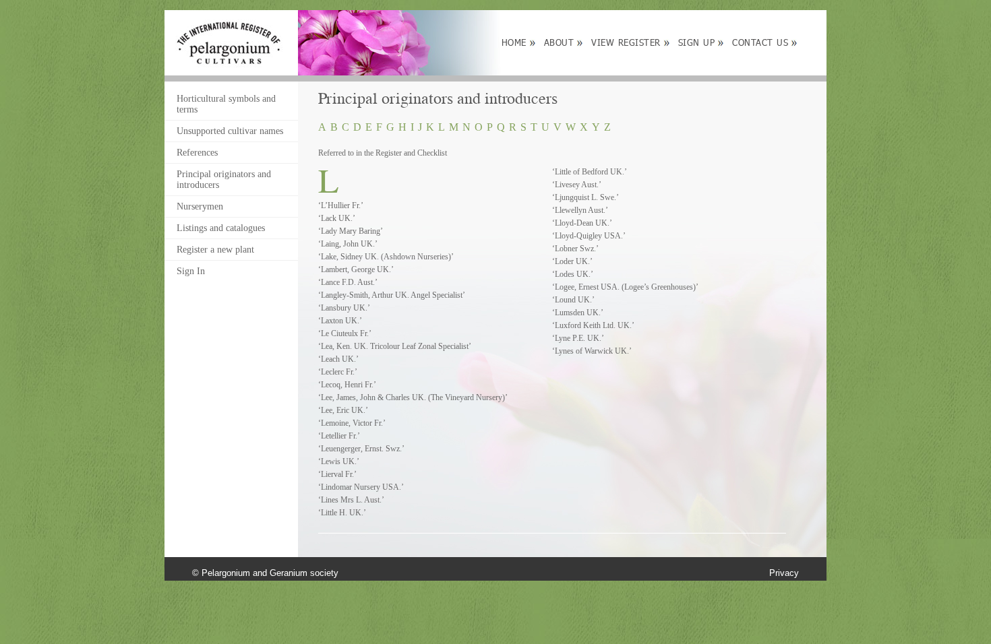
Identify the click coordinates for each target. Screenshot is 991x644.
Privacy (784, 573)
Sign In (191, 271)
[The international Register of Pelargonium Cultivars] (228, 25)
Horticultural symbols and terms (226, 104)
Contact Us (760, 42)
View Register (626, 42)
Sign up (696, 42)
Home (514, 42)
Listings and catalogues (221, 228)
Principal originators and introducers (224, 179)
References (197, 153)
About (559, 42)
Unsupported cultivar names (230, 131)
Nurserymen (200, 206)
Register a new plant (215, 250)
